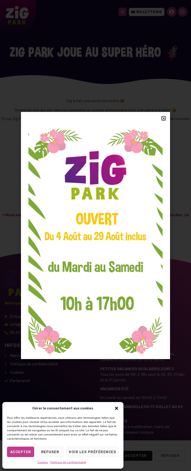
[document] (95, 235)
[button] (116, 408)
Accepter (20, 452)
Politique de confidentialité (68, 462)
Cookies (43, 462)
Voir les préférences (92, 452)
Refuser (50, 452)
